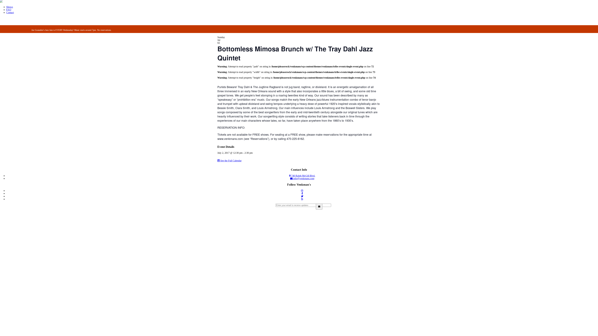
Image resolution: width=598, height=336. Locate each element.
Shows (9, 7)
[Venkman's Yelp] (302, 199)
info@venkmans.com (303, 178)
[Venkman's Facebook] (302, 193)
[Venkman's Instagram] (302, 190)
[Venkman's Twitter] (302, 196)
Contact (10, 12)
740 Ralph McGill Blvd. (303, 175)
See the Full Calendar (231, 160)
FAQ (8, 9)
